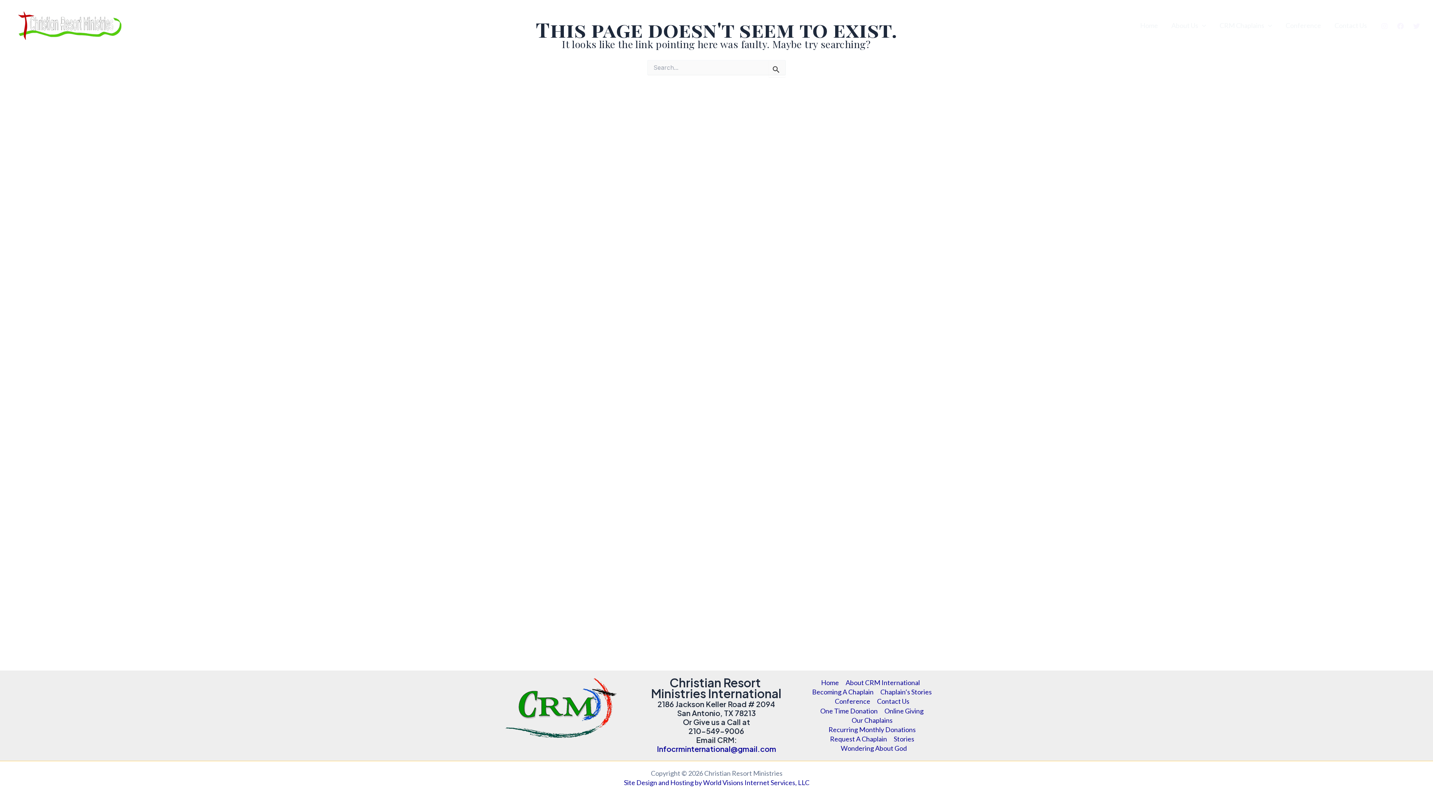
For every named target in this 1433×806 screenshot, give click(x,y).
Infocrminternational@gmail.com (716, 748)
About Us (1184, 25)
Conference (1303, 25)
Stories (904, 739)
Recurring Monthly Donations (872, 729)
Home (1149, 25)
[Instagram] (1384, 26)
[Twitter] (1416, 26)
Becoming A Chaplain (843, 692)
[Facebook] (1400, 26)
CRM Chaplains (1242, 25)
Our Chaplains (872, 720)
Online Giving (904, 711)
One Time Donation (849, 711)
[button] (1202, 25)
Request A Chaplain (858, 739)
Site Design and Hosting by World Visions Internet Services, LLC (716, 782)
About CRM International (883, 682)
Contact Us (1350, 25)
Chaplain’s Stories (906, 692)
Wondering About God (874, 748)
